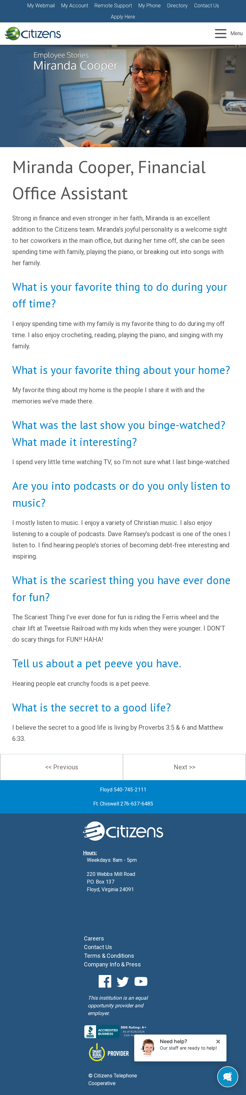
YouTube (141, 981)
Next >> (184, 767)
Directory (177, 6)
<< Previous (61, 767)
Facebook (105, 981)
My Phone (149, 6)
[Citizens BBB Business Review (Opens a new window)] (116, 1037)
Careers (94, 938)
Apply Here (123, 17)
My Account (74, 6)
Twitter (123, 981)
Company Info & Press (112, 964)
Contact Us (206, 6)
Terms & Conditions (109, 955)
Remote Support (113, 6)
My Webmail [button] (41, 6)
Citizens (33, 33)
